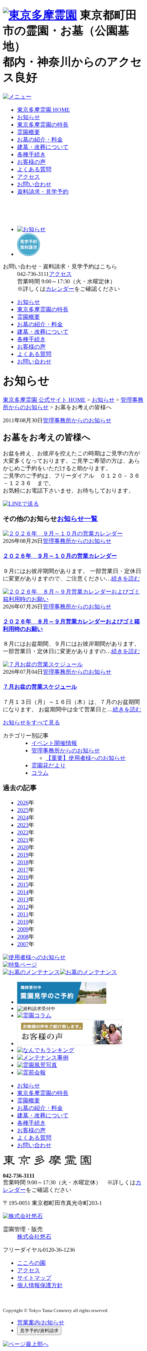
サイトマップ (34, 1278)
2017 (23, 870)
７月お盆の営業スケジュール (40, 687)
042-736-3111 (33, 274)
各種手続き (31, 154)
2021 (23, 840)
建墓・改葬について (43, 147)
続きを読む (125, 579)
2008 (23, 937)
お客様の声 (31, 162)
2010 (23, 922)
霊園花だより (48, 765)
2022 (23, 832)
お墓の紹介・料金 (40, 140)
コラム (40, 773)
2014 (23, 892)
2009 (23, 929)
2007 (23, 944)
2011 (23, 914)
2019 (23, 855)
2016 (23, 877)
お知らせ (28, 117)
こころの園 (31, 1263)
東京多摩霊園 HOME (43, 110)
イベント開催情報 (54, 743)
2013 (23, 899)
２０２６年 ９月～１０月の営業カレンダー (60, 556)
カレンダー (60, 289)
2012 (23, 907)
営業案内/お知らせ (40, 1322)
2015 (23, 885)
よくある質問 (34, 169)
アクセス (28, 177)
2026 (23, 803)
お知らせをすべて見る (31, 722)
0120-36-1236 (59, 1250)
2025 (23, 810)
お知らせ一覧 (77, 518)
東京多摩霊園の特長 (43, 125)
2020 (23, 847)
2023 (23, 825)
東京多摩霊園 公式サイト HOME (44, 400)
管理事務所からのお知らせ (77, 420)
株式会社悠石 (34, 1237)
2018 (23, 862)
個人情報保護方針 (40, 1285)
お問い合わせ (34, 184)
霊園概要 (28, 132)
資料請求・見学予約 (43, 192)
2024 (23, 818)
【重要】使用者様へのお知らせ (86, 758)
